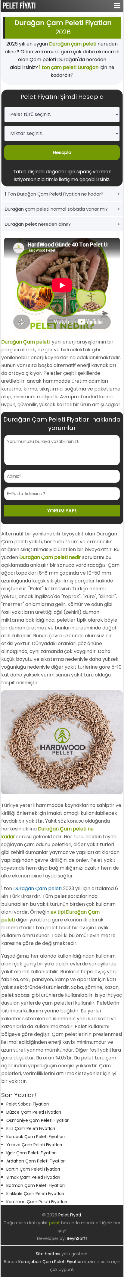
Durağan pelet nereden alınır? (38, 224)
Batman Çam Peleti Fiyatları (35, 1185)
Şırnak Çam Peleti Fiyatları (33, 1177)
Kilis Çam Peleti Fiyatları (30, 1128)
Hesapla (62, 152)
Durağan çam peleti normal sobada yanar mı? (56, 209)
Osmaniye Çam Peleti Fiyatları (38, 1120)
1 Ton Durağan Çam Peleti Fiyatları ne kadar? (54, 194)
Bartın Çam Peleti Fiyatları (33, 1169)
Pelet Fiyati (69, 1215)
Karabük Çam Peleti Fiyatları (35, 1137)
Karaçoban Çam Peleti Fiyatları (50, 1262)
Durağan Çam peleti (37, 888)
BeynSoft (76, 1238)
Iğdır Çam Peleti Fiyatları (31, 1153)
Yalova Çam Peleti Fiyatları (34, 1145)
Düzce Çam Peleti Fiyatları (33, 1112)
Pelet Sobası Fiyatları (27, 1104)
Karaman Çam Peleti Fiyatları (36, 1202)
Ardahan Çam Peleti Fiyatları (36, 1161)
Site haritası (48, 1254)
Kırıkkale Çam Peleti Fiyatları (35, 1194)
